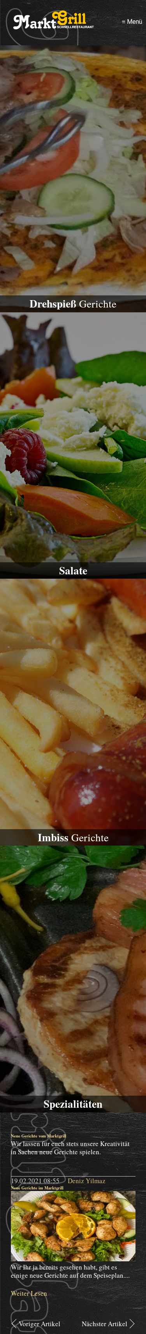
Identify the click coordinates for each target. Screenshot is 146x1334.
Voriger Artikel (39, 1324)
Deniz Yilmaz (87, 1180)
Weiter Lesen (29, 1293)
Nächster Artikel (104, 1324)
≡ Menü (132, 21)
